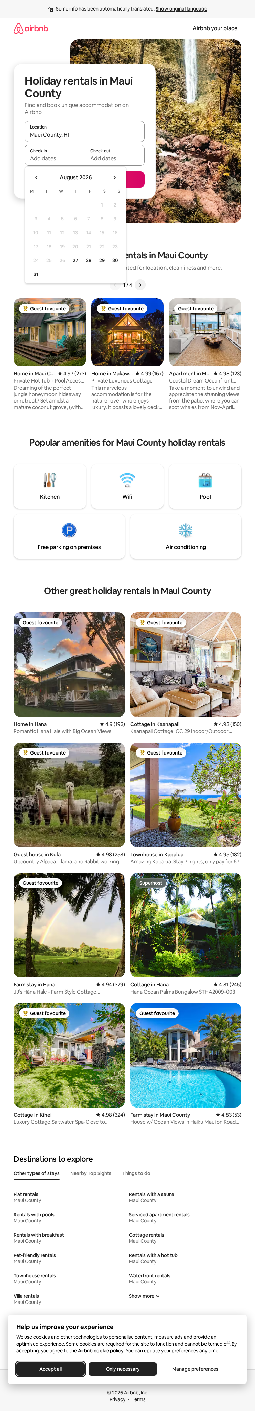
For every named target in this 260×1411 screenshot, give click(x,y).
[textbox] (54, 158)
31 (36, 274)
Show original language (181, 9)
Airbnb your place (215, 28)
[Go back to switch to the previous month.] (37, 178)
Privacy (117, 1399)
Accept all (50, 1369)
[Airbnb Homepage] (31, 28)
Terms (139, 1399)
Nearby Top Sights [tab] (90, 1173)
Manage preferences (195, 1369)
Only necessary (123, 1369)
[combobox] (84, 135)
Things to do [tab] (136, 1173)
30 (115, 260)
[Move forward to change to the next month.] (114, 178)
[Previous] (115, 284)
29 (102, 260)
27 (75, 260)
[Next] (140, 284)
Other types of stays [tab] (37, 1173)
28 (88, 260)
